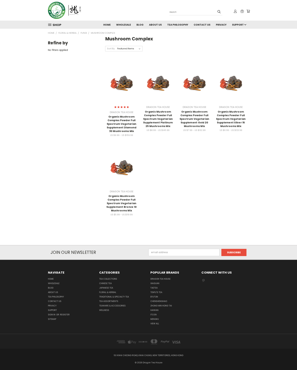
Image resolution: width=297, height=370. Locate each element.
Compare (120, 81)
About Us (155, 24)
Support (238, 24)
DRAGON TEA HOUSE (160, 278)
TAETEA (154, 287)
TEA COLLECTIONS (108, 278)
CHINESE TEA (105, 283)
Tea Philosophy (177, 24)
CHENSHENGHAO (158, 301)
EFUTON (154, 296)
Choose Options (121, 87)
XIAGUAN (154, 283)
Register (65, 314)
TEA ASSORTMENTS (108, 301)
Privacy (221, 24)
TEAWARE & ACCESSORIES (112, 305)
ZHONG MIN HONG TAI (161, 305)
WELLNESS (104, 310)
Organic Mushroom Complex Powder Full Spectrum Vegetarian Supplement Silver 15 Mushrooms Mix (231, 119)
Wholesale (123, 24)
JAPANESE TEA (106, 287)
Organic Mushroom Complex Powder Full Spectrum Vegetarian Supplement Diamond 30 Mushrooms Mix (121, 124)
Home (107, 24)
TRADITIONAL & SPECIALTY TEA (114, 296)
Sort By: (111, 48)
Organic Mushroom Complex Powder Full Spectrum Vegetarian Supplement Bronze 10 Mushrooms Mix (121, 203)
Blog (140, 24)
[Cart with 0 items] (248, 11)
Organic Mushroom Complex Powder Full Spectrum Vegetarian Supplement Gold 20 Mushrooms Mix (194, 119)
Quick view (121, 74)
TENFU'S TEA (156, 292)
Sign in (52, 314)
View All (154, 323)
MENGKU (154, 319)
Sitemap (52, 319)
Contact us (202, 24)
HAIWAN (154, 310)
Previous (288, 359)
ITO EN (153, 314)
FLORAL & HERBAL (107, 292)
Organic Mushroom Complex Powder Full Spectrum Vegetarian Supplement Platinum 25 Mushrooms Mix (158, 119)
